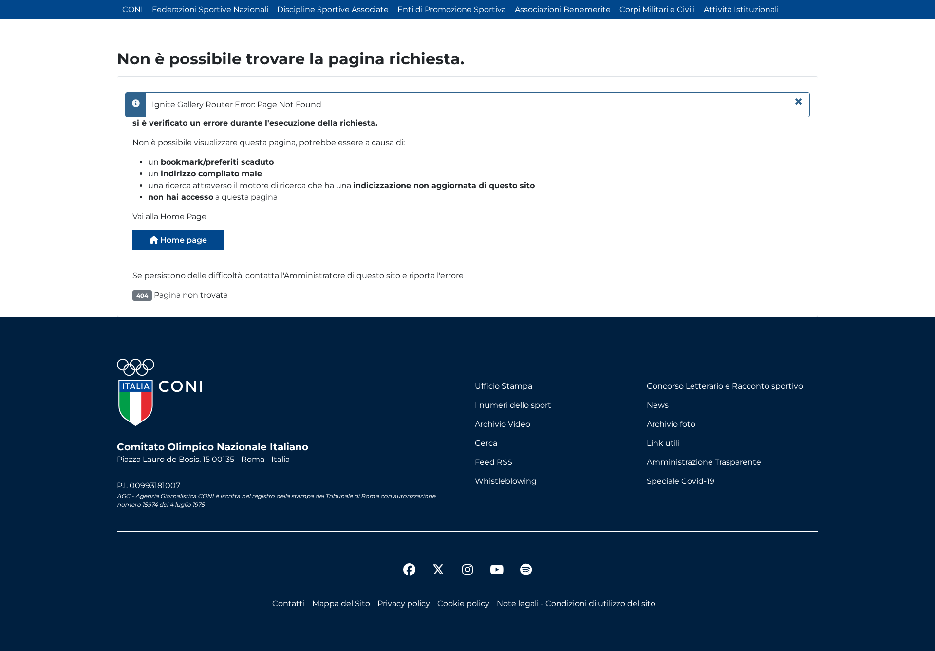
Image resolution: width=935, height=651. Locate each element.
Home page (182, 240)
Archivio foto (671, 424)
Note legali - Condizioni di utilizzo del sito (576, 603)
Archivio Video (502, 424)
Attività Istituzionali (741, 9)
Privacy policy (403, 603)
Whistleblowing (506, 481)
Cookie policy (463, 603)
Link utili (663, 443)
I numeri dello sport (513, 405)
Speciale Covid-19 (680, 481)
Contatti (288, 603)
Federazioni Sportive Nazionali (210, 9)
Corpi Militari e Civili (657, 9)
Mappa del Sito (341, 603)
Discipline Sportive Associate (333, 9)
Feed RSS (493, 462)
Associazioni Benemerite (563, 9)
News (658, 405)
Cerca (486, 443)
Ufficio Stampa (503, 386)
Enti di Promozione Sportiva (451, 9)
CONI (132, 9)
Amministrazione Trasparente (704, 462)
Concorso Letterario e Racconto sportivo (725, 386)
